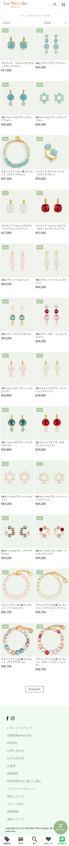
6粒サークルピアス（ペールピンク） (16, 498)
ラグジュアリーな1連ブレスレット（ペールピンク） (16, 606)
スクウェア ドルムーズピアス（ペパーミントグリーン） (16, 227)
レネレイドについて (20, 727)
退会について (15, 819)
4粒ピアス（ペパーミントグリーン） (51, 281)
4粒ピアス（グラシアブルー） (51, 63)
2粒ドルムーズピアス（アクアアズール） (16, 444)
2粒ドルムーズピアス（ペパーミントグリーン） (51, 390)
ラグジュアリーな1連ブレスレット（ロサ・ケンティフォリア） (51, 662)
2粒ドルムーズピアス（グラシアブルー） (16, 119)
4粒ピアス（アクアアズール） (16, 334)
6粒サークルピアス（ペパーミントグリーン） (51, 498)
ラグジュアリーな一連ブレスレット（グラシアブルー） (17, 173)
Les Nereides (15, 4)
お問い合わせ (15, 750)
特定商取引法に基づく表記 (24, 781)
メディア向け (15, 803)
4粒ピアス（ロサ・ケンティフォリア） (51, 335)
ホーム (22, 16)
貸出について (15, 796)
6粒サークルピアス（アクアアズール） (16, 552)
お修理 (11, 765)
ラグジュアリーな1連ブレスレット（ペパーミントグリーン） (52, 606)
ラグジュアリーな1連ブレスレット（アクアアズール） (16, 660)
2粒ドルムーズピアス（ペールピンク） (16, 390)
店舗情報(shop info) (19, 735)
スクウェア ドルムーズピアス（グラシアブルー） (17, 64)
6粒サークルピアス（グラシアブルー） (51, 119)
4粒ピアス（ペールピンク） (15, 280)
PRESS (12, 743)
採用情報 (12, 811)
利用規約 (12, 773)
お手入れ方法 (15, 758)
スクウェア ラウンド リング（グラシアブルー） (50, 173)
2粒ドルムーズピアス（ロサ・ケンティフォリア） (51, 444)
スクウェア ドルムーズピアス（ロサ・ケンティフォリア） (51, 227)
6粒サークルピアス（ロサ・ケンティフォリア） (51, 552)
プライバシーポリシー (21, 788)
